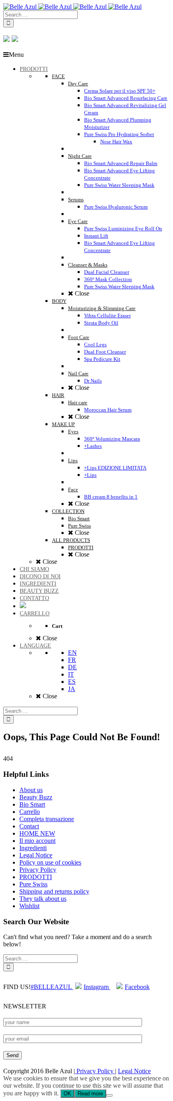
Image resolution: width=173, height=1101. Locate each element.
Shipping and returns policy (54, 891)
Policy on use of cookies (50, 862)
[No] (109, 1095)
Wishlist (29, 905)
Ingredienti (33, 847)
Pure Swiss (33, 884)
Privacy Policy (37, 869)
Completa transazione (46, 818)
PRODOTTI (35, 876)
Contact (29, 826)
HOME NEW (37, 833)
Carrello (29, 811)
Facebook (137, 986)
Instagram (97, 986)
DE (72, 667)
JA (71, 688)
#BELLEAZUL (52, 986)
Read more (90, 1094)
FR (72, 659)
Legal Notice (35, 855)
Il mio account (37, 840)
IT (71, 674)
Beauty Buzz (35, 797)
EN (72, 652)
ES (72, 681)
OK (67, 1094)
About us (31, 789)
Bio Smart (32, 804)
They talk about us (42, 898)
